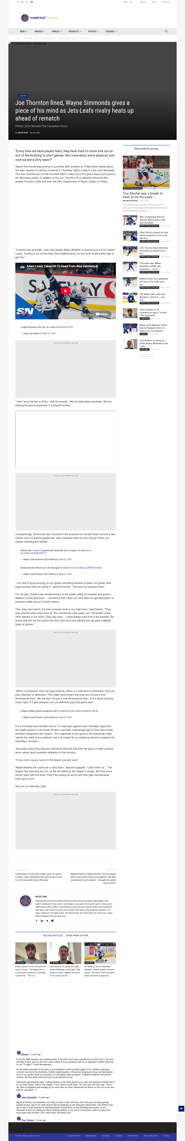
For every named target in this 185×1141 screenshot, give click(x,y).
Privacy (167, 1136)
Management (90, 1136)
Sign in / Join (127, 2)
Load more (145, 356)
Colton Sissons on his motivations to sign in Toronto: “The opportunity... (153, 312)
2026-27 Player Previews (132, 188)
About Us (143, 2)
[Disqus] (65, 1085)
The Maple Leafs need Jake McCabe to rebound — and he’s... (152, 297)
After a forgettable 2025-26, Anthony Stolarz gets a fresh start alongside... (152, 219)
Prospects (74, 31)
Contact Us (166, 2)
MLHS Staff (23, 132)
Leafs (84, 170)
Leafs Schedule (74, 1136)
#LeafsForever (84, 550)
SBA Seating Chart (151, 1136)
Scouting (118, 1136)
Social (154, 2)
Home (17, 38)
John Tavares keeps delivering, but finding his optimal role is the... (154, 250)
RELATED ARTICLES (53, 935)
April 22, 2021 (65, 559)
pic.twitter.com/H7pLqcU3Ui (59, 327)
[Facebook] (17, 2)
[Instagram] (22, 2)
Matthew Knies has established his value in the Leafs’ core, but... (154, 281)
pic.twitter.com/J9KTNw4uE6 (88, 567)
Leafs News (27, 38)
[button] (166, 31)
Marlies (55, 31)
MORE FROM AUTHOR (77, 935)
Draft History (133, 1136)
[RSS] (27, 2)
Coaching (105, 1136)
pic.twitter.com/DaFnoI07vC (33, 553)
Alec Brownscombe (130, 201)
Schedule (110, 31)
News (22, 31)
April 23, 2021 (49, 333)
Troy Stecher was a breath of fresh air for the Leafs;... (142, 195)
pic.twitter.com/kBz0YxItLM (84, 711)
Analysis (39, 31)
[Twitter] (32, 2)
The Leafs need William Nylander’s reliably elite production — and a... (150, 266)
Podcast (92, 31)
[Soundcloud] (48, 920)
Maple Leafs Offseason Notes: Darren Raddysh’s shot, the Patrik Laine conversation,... (153, 328)
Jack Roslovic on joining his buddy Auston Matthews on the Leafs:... (154, 343)
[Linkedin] (43, 920)
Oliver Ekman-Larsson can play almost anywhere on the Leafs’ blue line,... (154, 235)
